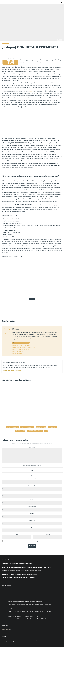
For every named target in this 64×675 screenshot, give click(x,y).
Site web (48, 534)
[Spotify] (39, 658)
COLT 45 (31, 91)
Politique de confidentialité (40, 640)
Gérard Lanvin (20, 430)
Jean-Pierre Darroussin (35, 430)
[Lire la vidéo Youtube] (32, 277)
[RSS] (41, 658)
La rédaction (5, 640)
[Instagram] (27, 658)
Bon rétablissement (27, 427)
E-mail (16, 534)
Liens (10, 641)
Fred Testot (52, 427)
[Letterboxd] (36, 658)
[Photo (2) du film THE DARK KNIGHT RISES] (7, 305)
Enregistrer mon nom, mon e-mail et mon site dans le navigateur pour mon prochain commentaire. (33, 541)
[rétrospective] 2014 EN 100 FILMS (21, 345)
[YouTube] (30, 658)
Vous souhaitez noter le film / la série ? (32, 465)
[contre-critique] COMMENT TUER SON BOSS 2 (24, 347)
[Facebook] (23, 658)
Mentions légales (28, 640)
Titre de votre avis (32, 478)
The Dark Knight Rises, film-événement (27, 305)
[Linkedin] (32, 658)
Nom (32, 527)
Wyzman (4, 50)
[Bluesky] (34, 658)
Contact (15, 641)
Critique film (5, 43)
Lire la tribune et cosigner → (12, 370)
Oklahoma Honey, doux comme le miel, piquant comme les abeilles (21, 571)
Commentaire (32, 447)
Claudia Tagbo (41, 427)
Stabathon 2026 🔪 (6, 629)
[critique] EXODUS (17, 353)
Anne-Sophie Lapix (12, 427)
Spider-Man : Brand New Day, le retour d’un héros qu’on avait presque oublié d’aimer (26, 567)
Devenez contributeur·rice (15, 640)
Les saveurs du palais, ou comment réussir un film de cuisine (19, 574)
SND (47, 430)
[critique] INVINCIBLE (18, 351)
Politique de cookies (53, 640)
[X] (25, 658)
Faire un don (5, 641)
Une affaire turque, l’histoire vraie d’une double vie (17, 563)
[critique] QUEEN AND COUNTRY (20, 349)
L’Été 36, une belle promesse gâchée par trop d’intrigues (18, 577)
